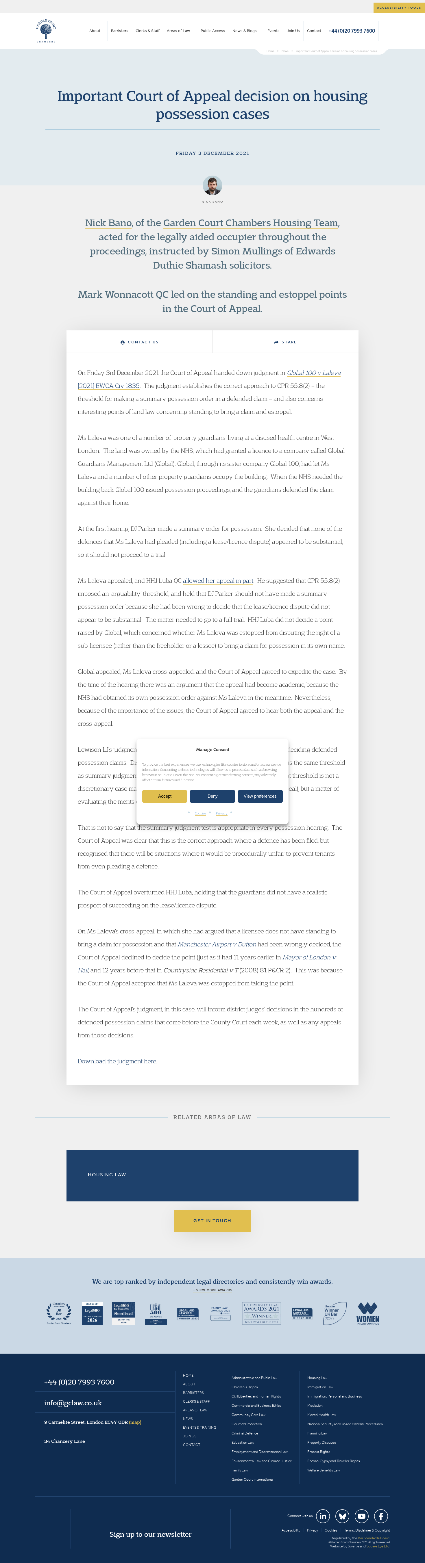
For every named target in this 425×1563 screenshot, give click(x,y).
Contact (314, 30)
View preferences (260, 796)
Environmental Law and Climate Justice (262, 1461)
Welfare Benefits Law (323, 1470)
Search (384, 31)
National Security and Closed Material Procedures (345, 1424)
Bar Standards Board (373, 1538)
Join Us (293, 30)
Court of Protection (247, 1424)
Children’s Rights (245, 1387)
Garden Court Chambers (46, 30)
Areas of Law (178, 30)
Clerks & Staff (148, 30)
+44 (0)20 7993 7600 (351, 30)
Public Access (213, 30)
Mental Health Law (321, 1415)
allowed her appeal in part (218, 580)
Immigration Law (320, 1387)
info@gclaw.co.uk (73, 1402)
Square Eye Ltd (377, 1546)
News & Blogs (244, 30)
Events (273, 30)
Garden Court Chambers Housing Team (250, 222)
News (188, 1419)
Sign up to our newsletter (151, 1534)
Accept (164, 796)
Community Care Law (248, 1415)
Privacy (222, 813)
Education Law (243, 1442)
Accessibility (291, 1530)
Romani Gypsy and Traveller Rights (333, 1461)
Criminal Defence (245, 1433)
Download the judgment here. (117, 1061)
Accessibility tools (399, 8)
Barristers (119, 30)
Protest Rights (318, 1452)
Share (288, 342)
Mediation (315, 1405)
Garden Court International (252, 1479)
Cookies (200, 813)
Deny (213, 796)
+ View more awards (212, 1290)
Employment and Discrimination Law (260, 1452)
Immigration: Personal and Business (334, 1396)
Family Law (240, 1470)
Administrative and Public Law (254, 1378)
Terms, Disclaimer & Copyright (367, 1530)
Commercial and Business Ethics (256, 1405)
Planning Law (317, 1433)
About (94, 30)
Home (188, 1375)
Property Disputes (321, 1442)
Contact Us (142, 342)
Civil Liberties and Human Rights (256, 1396)
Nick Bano (108, 222)
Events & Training (199, 1427)
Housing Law (107, 1174)
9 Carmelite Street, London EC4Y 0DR (92, 1422)
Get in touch (212, 1220)
